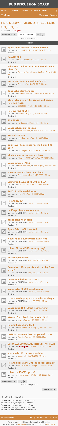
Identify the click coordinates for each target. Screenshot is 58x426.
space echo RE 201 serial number (26, 288)
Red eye (21, 84)
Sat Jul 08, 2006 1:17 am (37, 301)
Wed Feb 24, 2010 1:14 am (44, 130)
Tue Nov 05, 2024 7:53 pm (40, 50)
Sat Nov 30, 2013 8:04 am (36, 84)
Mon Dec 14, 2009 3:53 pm (38, 138)
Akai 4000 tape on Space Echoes (25, 155)
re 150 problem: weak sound (24, 210)
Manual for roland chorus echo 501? (28, 317)
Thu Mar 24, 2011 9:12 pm (43, 93)
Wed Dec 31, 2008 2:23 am (38, 184)
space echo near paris (20, 219)
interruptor (16, 30)
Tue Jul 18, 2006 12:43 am (38, 251)
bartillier (21, 138)
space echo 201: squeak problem (26, 353)
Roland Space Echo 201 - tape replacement (31, 362)
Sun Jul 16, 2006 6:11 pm (38, 282)
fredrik (20, 337)
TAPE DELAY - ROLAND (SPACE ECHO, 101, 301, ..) (29, 25)
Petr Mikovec (23, 365)
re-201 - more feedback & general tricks (30, 334)
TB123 (20, 59)
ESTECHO (22, 106)
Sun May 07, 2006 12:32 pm (35, 320)
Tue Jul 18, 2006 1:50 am (38, 203)
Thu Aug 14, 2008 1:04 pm (34, 194)
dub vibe (21, 184)
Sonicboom (22, 175)
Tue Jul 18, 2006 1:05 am (38, 232)
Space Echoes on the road (22, 127)
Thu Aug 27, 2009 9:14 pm (44, 158)
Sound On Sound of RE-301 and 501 (27, 181)
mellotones (22, 327)
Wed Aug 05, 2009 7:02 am (44, 165)
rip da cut (22, 123)
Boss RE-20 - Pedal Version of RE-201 (27, 81)
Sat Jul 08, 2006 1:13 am (37, 310)
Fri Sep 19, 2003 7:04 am (35, 356)
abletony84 (22, 150)
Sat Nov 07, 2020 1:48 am (35, 59)
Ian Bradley (50, 424)
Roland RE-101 (16, 200)
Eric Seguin (21, 424)
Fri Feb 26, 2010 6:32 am (38, 123)
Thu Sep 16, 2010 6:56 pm (38, 106)
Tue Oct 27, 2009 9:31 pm (39, 150)
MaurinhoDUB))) (25, 130)
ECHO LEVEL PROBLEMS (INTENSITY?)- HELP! (31, 343)
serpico (21, 113)
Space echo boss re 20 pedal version (28, 47)
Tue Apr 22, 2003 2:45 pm (41, 365)
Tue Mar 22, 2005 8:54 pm (36, 337)
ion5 (20, 194)
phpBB (20, 422)
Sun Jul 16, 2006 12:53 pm (38, 291)
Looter (20, 356)
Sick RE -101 (14, 120)
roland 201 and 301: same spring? (26, 248)
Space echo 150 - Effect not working (27, 307)
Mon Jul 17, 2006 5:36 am (38, 272)
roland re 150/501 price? (21, 372)
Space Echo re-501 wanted (22, 229)
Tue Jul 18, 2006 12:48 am (38, 241)
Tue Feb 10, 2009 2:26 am (39, 175)
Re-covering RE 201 (18, 110)
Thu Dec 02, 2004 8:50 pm (40, 346)
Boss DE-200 (14, 56)
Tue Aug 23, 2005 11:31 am (40, 327)
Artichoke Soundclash (27, 72)
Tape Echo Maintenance (21, 90)
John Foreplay (23, 375)
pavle (20, 320)
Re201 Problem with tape (22, 191)
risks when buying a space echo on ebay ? (31, 298)
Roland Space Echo (18, 257)
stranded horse (24, 93)
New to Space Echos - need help (25, 172)
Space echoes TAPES (19, 162)
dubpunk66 (22, 50)
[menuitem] (56, 11)
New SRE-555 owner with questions (27, 238)
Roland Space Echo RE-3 (21, 324)
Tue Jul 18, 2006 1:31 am (38, 222)
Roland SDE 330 (16, 135)
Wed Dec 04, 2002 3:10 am (42, 375)
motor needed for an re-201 (23, 279)
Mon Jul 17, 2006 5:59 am (38, 260)
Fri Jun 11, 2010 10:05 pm (36, 113)
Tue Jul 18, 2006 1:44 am (38, 213)
